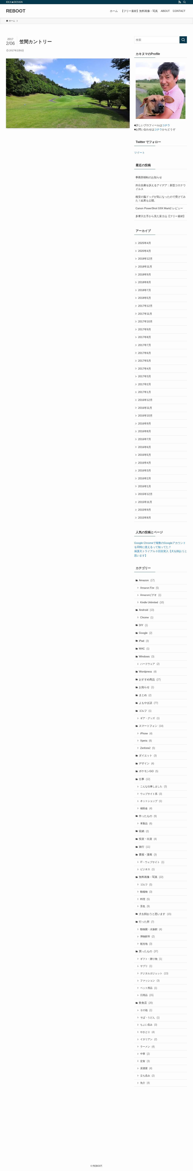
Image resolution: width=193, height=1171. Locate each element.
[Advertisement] (160, 1116)
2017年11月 (145, 313)
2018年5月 (144, 297)
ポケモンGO (148, 771)
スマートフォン (151, 725)
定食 (145, 1061)
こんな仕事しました (153, 786)
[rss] (179, 2)
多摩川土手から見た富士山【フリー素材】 (161, 216)
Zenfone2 (147, 748)
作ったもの (148, 816)
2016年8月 (144, 431)
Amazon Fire (149, 587)
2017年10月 (145, 321)
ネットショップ (151, 801)
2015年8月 (144, 517)
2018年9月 (144, 274)
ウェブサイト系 (151, 793)
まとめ (145, 695)
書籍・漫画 (148, 854)
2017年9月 (144, 329)
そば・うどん (149, 1017)
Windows (146, 656)
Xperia (146, 740)
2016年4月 (144, 462)
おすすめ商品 (150, 679)
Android (146, 609)
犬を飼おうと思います (155, 913)
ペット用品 (148, 988)
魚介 (145, 1082)
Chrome (146, 617)
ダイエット (148, 755)
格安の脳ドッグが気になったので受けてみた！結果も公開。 (161, 198)
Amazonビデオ (150, 595)
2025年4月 (144, 242)
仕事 (144, 779)
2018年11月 (145, 266)
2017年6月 (144, 352)
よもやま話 (148, 702)
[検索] (184, 2)
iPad (144, 640)
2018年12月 (145, 258)
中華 (145, 1053)
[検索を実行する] (183, 39)
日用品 (146, 995)
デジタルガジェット (154, 973)
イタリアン (148, 1039)
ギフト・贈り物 (151, 958)
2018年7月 (144, 290)
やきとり (147, 1032)
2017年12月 (145, 305)
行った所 (146, 921)
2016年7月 (144, 439)
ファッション (149, 980)
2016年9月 (144, 423)
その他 (146, 1010)
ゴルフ (145, 710)
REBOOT (15, 11)
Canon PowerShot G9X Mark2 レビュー (159, 208)
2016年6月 (144, 447)
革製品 (146, 823)
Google (145, 632)
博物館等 (147, 936)
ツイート (139, 152)
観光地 (146, 943)
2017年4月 (144, 368)
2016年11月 (145, 407)
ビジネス (147, 869)
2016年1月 (144, 486)
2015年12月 (145, 494)
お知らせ (146, 687)
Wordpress (147, 671)
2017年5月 (144, 360)
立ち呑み (147, 1075)
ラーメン (147, 1046)
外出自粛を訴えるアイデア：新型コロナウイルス (161, 187)
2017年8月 (144, 337)
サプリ (146, 966)
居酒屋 (146, 1068)
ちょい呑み (148, 1024)
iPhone (146, 733)
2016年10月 (145, 415)
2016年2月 (144, 478)
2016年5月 (144, 454)
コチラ (166, 125)
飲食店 (146, 1002)
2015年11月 (145, 501)
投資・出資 (148, 838)
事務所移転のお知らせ (149, 177)
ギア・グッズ (149, 718)
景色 (145, 906)
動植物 (146, 891)
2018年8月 (144, 282)
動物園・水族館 (151, 929)
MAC (144, 648)
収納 (144, 831)
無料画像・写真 (151, 876)
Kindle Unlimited (152, 602)
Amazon (147, 580)
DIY (143, 625)
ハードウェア (149, 663)
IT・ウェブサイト (152, 862)
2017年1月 (144, 391)
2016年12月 (145, 399)
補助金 (146, 808)
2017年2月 (144, 384)
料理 (145, 899)
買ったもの (148, 951)
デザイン (146, 763)
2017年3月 (144, 376)
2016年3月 (144, 470)
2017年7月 (144, 345)
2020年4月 (144, 250)
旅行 (144, 846)
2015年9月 (144, 509)
